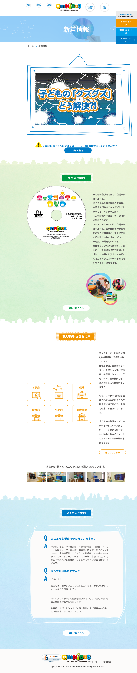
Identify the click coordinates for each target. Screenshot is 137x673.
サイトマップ (93, 661)
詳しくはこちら (76, 307)
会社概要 (107, 661)
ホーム (30, 46)
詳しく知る (78, 150)
